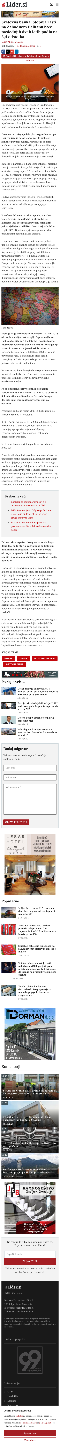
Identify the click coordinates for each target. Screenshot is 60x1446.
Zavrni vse (30, 1440)
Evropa (23, 658)
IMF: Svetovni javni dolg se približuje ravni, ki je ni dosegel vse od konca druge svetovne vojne (31, 514)
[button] (3, 52)
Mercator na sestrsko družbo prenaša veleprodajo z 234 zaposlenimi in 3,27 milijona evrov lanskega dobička (37, 930)
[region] (30, 1426)
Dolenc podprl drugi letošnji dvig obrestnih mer (35, 719)
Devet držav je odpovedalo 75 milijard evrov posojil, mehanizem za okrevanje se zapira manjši (37, 691)
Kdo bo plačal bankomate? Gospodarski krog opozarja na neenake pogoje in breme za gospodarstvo (34, 991)
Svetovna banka (14, 664)
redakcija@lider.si (23, 1307)
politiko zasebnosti (28, 1423)
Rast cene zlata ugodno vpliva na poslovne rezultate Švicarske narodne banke (31, 526)
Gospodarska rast (44, 658)
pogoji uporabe (45, 1423)
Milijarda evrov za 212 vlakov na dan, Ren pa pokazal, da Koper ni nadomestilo (36, 911)
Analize (19, 42)
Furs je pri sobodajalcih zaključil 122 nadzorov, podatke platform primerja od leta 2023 (37, 706)
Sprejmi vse (30, 1433)
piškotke (19, 1416)
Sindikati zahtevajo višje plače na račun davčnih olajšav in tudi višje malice (37, 949)
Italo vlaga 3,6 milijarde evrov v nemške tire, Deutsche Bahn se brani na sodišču (37, 732)
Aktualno (7, 42)
